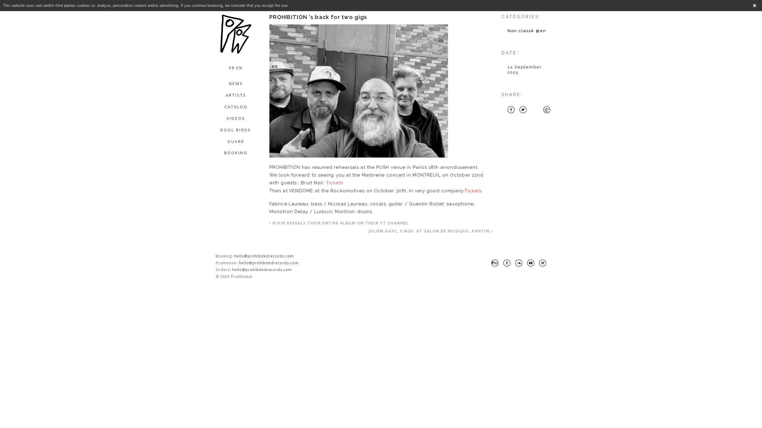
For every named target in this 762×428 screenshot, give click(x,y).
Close (754, 5)
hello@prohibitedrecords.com (264, 256)
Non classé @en (527, 31)
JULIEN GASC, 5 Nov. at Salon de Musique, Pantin (429, 231)
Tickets (334, 182)
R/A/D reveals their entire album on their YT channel (341, 223)
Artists (236, 95)
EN (239, 67)
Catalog (236, 106)
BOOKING (236, 152)
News (236, 83)
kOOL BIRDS (236, 130)
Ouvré (235, 141)
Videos (236, 118)
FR (232, 67)
